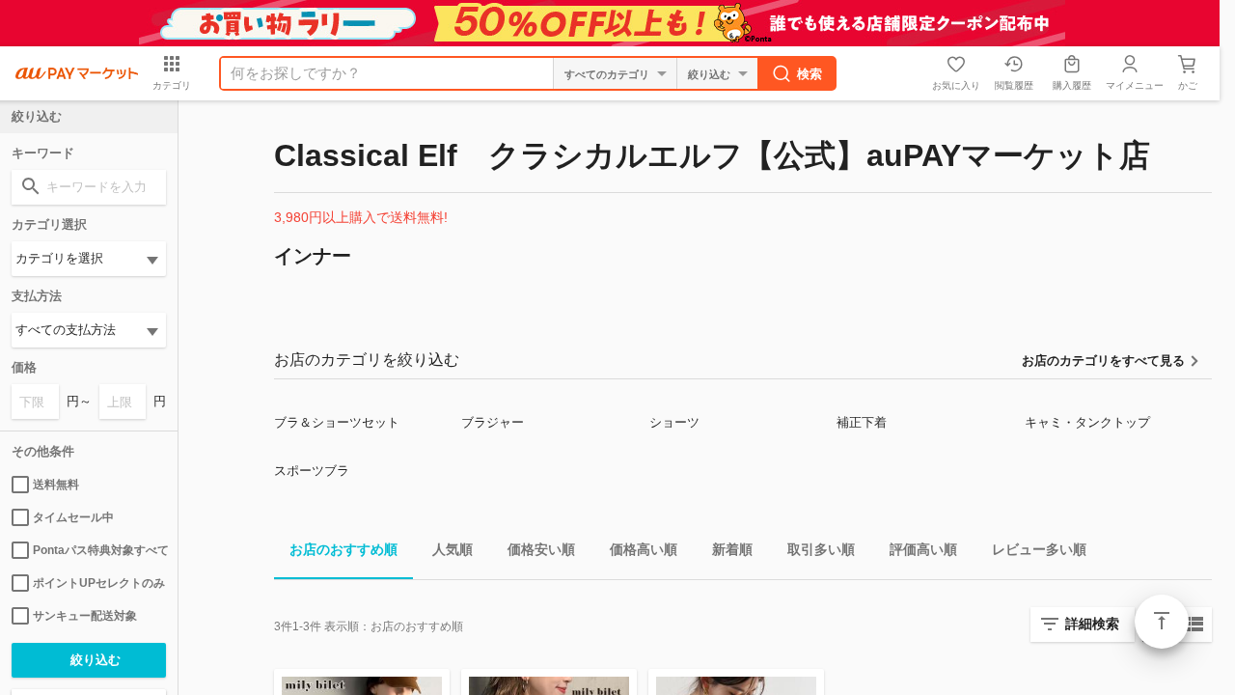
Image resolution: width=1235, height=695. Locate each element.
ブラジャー (492, 422)
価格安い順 (541, 549)
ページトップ (1162, 622)
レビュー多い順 (1039, 549)
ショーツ (674, 422)
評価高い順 (923, 549)
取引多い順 (821, 549)
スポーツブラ (311, 470)
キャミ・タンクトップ (1087, 422)
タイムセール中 (73, 517)
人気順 (452, 549)
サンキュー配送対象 (85, 616)
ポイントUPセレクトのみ (99, 583)
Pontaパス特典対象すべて (99, 550)
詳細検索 (1092, 623)
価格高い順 (643, 549)
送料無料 (56, 484)
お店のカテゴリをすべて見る (1103, 360)
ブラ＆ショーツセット (336, 422)
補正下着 (862, 422)
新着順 (732, 549)
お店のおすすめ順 (343, 549)
